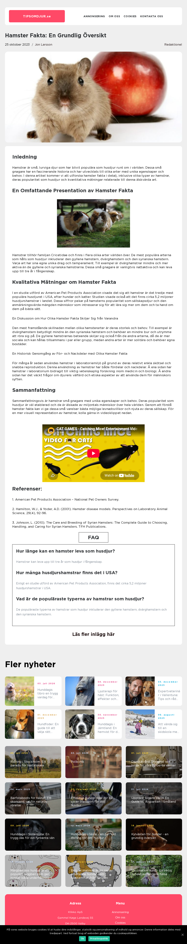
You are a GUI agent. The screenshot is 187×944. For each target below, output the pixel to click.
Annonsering (94, 16)
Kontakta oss (151, 16)
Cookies (130, 16)
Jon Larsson (43, 44)
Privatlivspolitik (99, 938)
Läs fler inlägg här (93, 634)
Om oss (114, 16)
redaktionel (173, 44)
